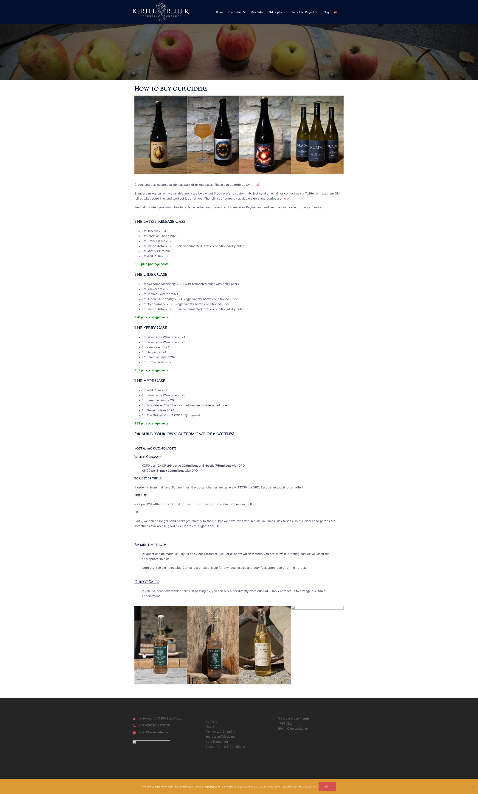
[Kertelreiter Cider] (161, 12)
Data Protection (216, 741)
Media (209, 726)
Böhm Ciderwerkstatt (293, 728)
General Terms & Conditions (225, 746)
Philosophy (275, 12)
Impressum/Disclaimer (221, 736)
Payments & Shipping (220, 731)
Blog (326, 12)
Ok (327, 786)
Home (219, 12)
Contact (211, 721)
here (286, 198)
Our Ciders (235, 12)
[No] (473, 786)
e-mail (255, 184)
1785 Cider (286, 723)
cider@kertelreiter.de (153, 732)
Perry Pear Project (303, 12)
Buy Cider (257, 12)
